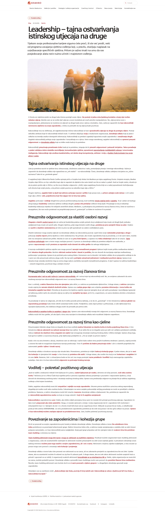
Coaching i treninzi (87, 8)
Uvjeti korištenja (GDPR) (39, 496)
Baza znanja (108, 8)
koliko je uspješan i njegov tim (49, 311)
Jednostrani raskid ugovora (72, 496)
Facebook (93, 504)
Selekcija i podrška (50, 8)
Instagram (104, 504)
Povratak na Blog (35, 18)
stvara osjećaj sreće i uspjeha (106, 201)
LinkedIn (111, 504)
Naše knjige (118, 8)
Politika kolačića (55, 496)
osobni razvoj (47, 222)
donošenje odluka (48, 142)
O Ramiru (99, 8)
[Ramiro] (33, 504)
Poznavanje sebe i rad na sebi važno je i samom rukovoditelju (51, 276)
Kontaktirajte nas (129, 8)
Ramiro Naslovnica (36, 8)
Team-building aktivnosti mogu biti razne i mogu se (61, 438)
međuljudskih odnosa (113, 150)
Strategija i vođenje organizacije (68, 8)
